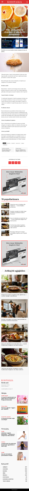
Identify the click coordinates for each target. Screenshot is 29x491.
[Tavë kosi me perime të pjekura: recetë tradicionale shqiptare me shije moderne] (5, 226)
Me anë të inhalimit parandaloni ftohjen (6, 454)
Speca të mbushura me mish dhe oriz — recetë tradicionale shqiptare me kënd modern (18, 219)
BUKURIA (3, 441)
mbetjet (13, 143)
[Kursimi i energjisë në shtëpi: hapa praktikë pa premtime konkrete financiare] (5, 212)
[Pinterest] (16, 162)
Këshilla (8, 143)
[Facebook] (9, 162)
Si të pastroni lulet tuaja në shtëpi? (8, 419)
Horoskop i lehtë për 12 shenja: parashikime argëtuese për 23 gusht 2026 (18, 233)
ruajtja (22, 143)
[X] (13, 162)
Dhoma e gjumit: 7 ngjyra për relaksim (8, 408)
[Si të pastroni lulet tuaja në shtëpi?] (22, 420)
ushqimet (5, 144)
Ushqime (14, 27)
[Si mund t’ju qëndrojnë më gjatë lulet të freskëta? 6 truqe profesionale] (22, 399)
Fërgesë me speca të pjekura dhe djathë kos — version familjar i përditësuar (17, 206)
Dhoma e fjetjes (4, 406)
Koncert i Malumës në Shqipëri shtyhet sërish (21, 150)
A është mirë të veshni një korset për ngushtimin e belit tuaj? (8, 445)
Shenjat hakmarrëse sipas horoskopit (6, 150)
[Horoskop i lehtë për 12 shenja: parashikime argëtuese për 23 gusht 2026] (5, 233)
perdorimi (18, 143)
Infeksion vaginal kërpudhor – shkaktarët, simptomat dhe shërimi (8, 434)
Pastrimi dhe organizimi (6, 416)
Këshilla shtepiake (4, 395)
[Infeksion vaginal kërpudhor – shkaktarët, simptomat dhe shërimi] (22, 435)
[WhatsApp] (19, 162)
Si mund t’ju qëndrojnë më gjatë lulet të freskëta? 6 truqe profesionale (8, 399)
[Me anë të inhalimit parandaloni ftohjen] (22, 456)
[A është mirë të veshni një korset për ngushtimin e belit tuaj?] (22, 445)
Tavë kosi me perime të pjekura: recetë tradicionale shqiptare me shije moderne (17, 226)
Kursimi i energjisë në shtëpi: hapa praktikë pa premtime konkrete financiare (18, 213)
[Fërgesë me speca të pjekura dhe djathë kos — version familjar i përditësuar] (5, 205)
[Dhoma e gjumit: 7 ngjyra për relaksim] (22, 410)
